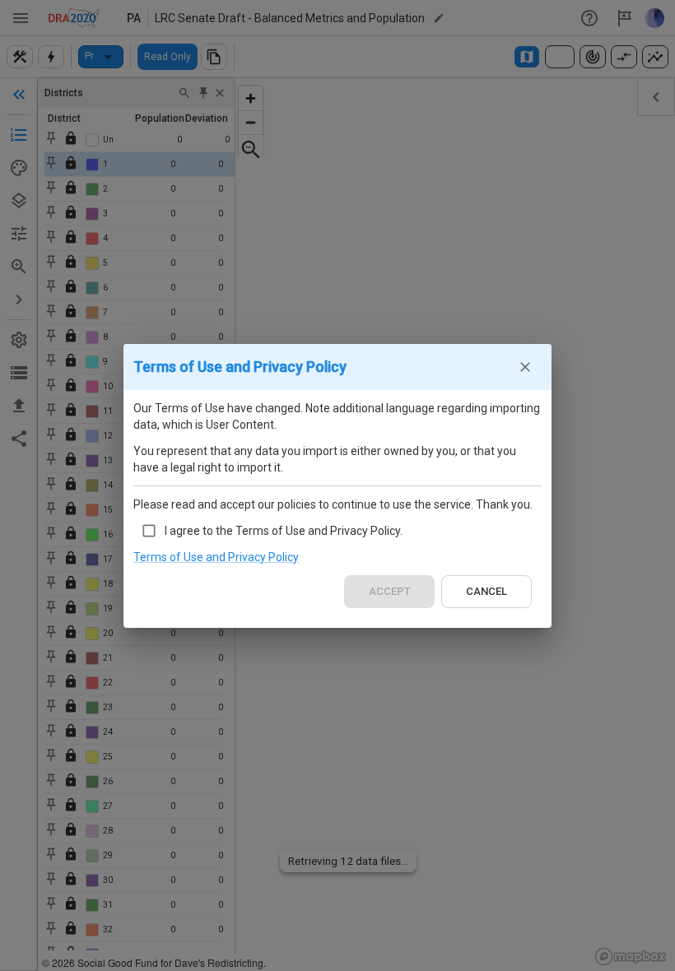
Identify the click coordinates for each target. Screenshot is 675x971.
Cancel (486, 591)
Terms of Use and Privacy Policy (216, 557)
